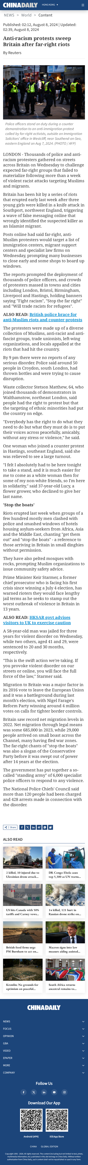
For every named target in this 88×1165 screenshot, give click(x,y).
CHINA (33, 1146)
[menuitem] (48, 5)
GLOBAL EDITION (49, 1146)
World (26, 15)
